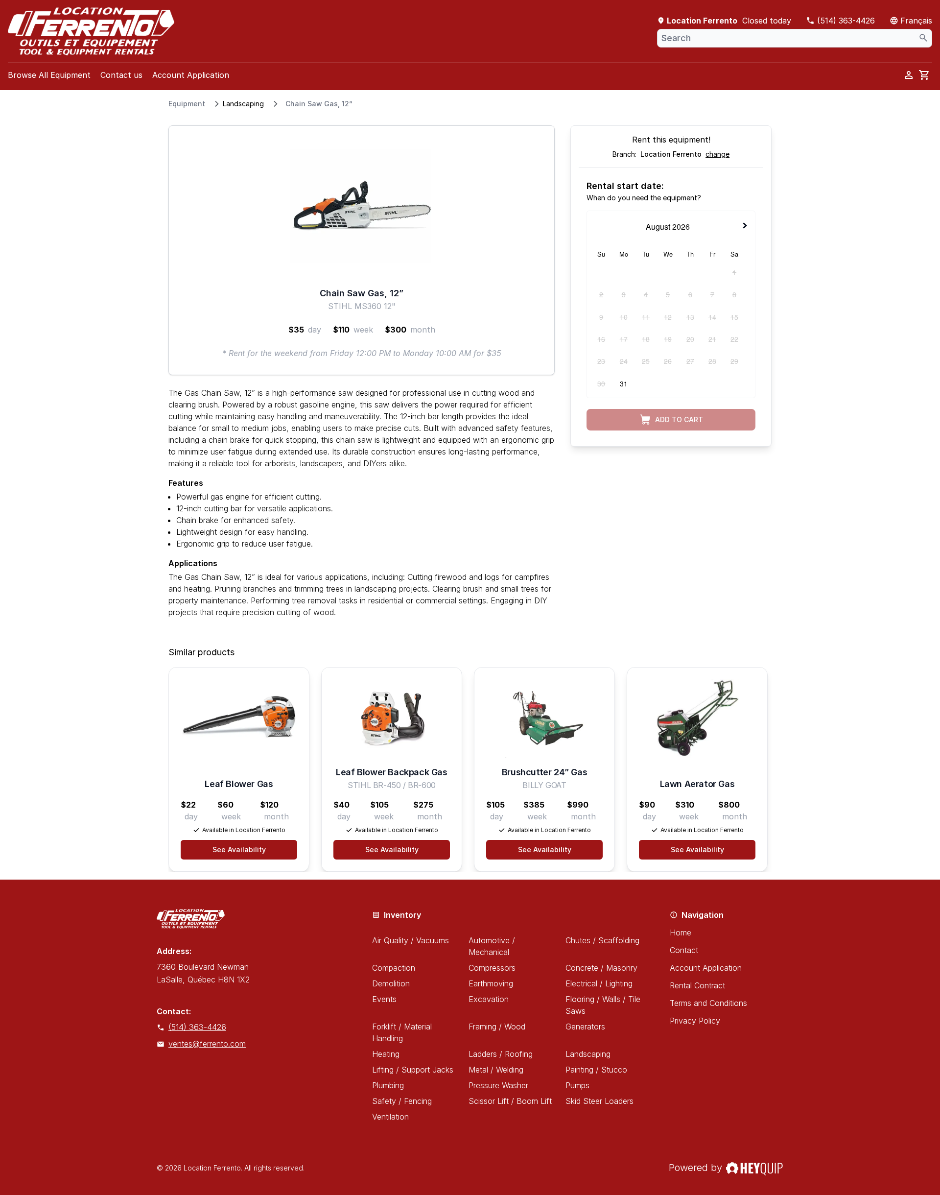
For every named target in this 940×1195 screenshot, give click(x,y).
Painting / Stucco (596, 1070)
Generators (585, 1026)
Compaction (393, 968)
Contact (684, 950)
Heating (386, 1054)
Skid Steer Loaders (599, 1101)
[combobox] (794, 38)
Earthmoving (491, 983)
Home (680, 932)
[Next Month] (746, 226)
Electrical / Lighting (599, 983)
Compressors (492, 968)
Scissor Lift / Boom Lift (510, 1101)
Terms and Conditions (708, 1003)
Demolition (391, 983)
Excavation (489, 999)
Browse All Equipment (49, 75)
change (717, 154)
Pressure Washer (498, 1085)
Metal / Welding (496, 1070)
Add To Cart (679, 419)
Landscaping (243, 103)
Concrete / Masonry (601, 968)
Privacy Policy (695, 1021)
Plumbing (388, 1085)
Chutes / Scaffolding (602, 940)
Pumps (577, 1085)
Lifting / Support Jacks (412, 1070)
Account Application (190, 75)
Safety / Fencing (402, 1101)
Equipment (186, 103)
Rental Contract (697, 985)
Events (384, 999)
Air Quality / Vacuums (410, 940)
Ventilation (390, 1117)
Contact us (121, 75)
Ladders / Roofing (501, 1054)
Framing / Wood (497, 1026)
